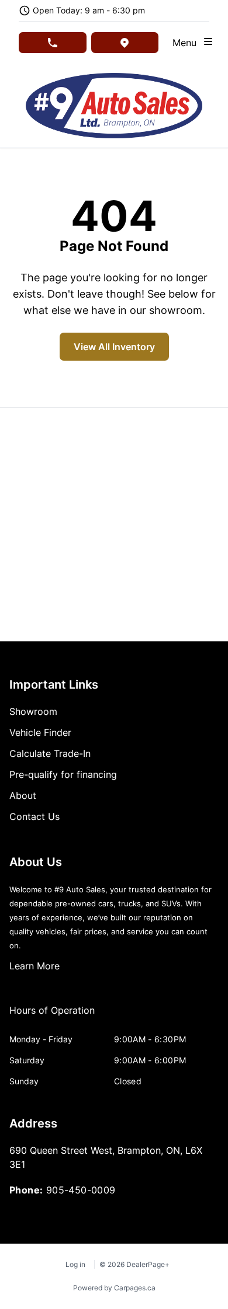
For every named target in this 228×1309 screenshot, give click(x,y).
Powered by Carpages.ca (114, 1287)
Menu (187, 42)
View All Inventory (114, 346)
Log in (75, 1264)
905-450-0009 (81, 1190)
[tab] (52, 1016)
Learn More (34, 966)
